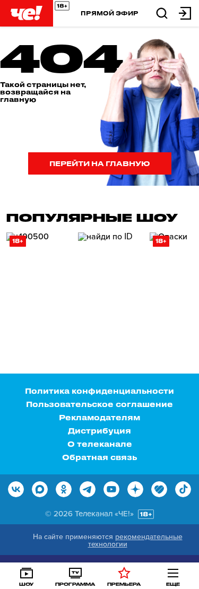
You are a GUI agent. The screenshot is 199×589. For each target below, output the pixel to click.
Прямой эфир (110, 13)
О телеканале (99, 443)
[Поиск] (162, 12)
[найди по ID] (110, 277)
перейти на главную (99, 163)
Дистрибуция (99, 430)
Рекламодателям (99, 417)
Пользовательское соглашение (99, 404)
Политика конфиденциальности (99, 390)
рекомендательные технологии (135, 540)
